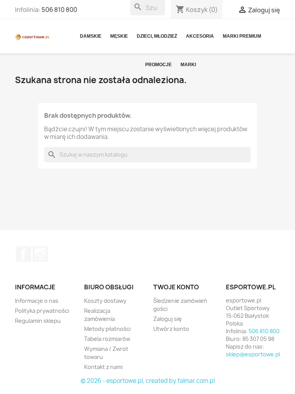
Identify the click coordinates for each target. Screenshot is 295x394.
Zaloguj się (167, 318)
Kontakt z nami (103, 367)
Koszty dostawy (105, 300)
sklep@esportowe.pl (253, 354)
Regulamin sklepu (38, 320)
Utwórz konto (171, 328)
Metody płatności (107, 328)
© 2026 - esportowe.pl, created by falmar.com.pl (148, 381)
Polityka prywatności (42, 310)
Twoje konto (176, 287)
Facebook (23, 254)
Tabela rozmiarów (107, 338)
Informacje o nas (36, 300)
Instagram (40, 254)
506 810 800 (59, 9)
